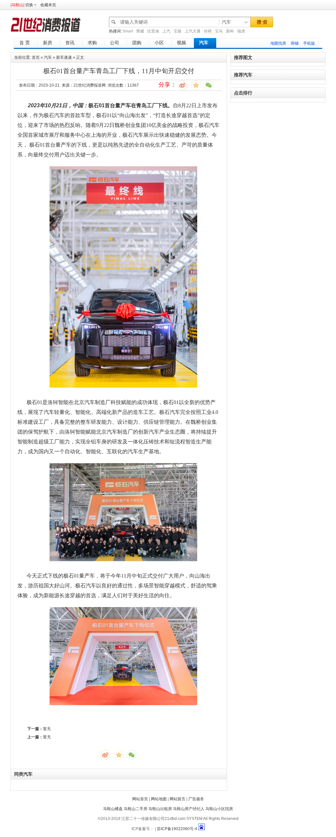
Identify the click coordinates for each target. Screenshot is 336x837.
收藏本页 (48, 5)
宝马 (219, 31)
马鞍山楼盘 (113, 808)
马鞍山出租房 (160, 808)
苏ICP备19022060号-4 (177, 829)
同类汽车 (23, 774)
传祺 (208, 31)
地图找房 (278, 43)
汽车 (48, 57)
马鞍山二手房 (135, 808)
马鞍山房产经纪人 (188, 808)
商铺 (295, 43)
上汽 (166, 31)
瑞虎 (241, 31)
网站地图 (159, 799)
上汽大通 (192, 31)
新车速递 (64, 57)
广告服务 (196, 799)
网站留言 (177, 799)
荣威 (140, 31)
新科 (230, 31)
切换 (29, 5)
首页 (36, 57)
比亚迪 (153, 31)
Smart (127, 31)
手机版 (309, 43)
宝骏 (177, 31)
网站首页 (140, 799)
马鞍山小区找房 (219, 808)
